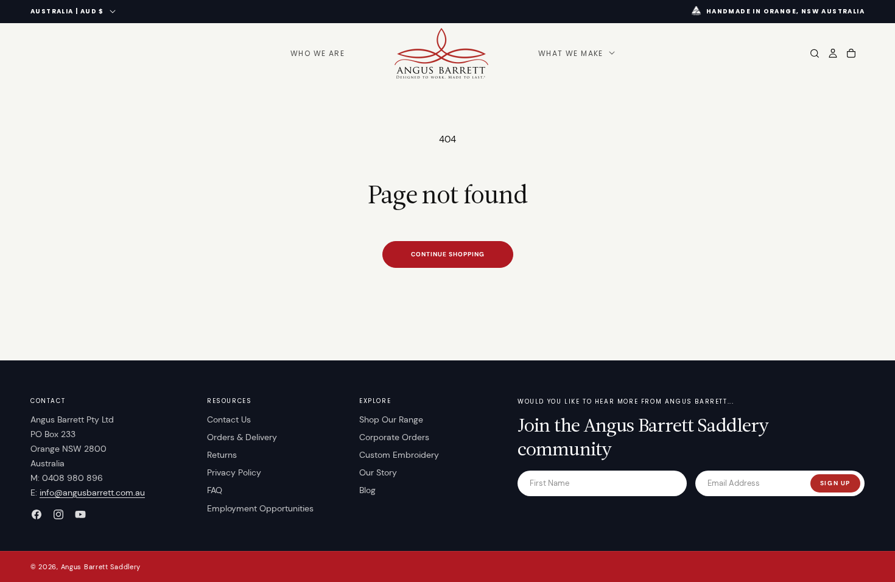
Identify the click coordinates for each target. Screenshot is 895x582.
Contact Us (229, 419)
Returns (222, 454)
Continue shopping (448, 254)
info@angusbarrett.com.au (92, 492)
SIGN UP (835, 483)
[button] (575, 53)
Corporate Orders (394, 437)
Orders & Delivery (242, 437)
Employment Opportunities (260, 508)
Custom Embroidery (399, 454)
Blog (367, 490)
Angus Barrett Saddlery (101, 567)
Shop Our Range (391, 419)
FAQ (214, 490)
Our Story (378, 472)
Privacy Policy (234, 472)
